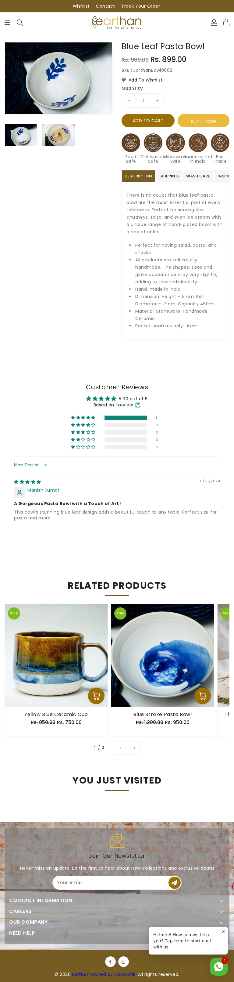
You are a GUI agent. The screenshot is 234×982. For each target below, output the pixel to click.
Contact (105, 6)
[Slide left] (120, 748)
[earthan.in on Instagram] (123, 961)
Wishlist (81, 6)
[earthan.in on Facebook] (110, 961)
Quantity (132, 88)
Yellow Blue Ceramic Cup (56, 714)
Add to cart (148, 121)
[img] (27, 482)
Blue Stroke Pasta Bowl (162, 714)
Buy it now (203, 121)
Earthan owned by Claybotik (104, 974)
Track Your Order (140, 6)
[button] (83, 418)
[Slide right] (133, 748)
